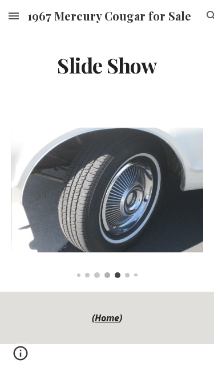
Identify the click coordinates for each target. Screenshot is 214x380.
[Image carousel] (107, 203)
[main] (107, 65)
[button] (13, 15)
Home (107, 318)
